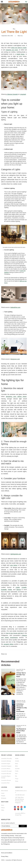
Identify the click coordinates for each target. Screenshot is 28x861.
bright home (20, 54)
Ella (16, 776)
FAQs (2, 810)
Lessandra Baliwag (6, 761)
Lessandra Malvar (5, 768)
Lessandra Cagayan (6, 766)
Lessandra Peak (5, 782)
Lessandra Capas (5, 763)
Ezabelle (4, 589)
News (2, 805)
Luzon (2, 793)
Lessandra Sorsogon (6, 771)
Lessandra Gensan (6, 780)
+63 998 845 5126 (19, 794)
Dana (16, 763)
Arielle (18, 587)
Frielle (10, 589)
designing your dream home (16, 396)
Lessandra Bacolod (6, 773)
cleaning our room (12, 50)
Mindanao (3, 798)
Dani (16, 773)
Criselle (24, 587)
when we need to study (18, 47)
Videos (3, 807)
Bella (16, 766)
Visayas (3, 795)
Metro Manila (4, 790)
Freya (16, 778)
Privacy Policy (4, 856)
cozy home (13, 565)
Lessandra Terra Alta (6, 758)
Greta (16, 781)
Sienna (18, 589)
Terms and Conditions (6, 852)
